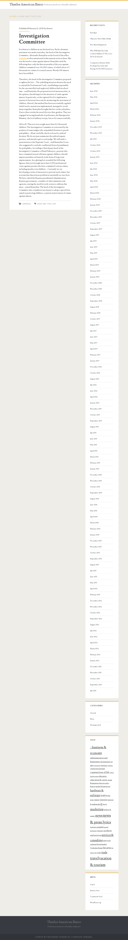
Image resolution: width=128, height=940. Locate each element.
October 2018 (95, 295)
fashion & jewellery (104, 783)
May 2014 (93, 511)
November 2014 (96, 481)
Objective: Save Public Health (100, 39)
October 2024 (95, 145)
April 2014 (94, 517)
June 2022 (94, 163)
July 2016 (93, 385)
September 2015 (96, 421)
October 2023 (95, 151)
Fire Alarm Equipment (98, 45)
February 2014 (95, 529)
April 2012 (94, 643)
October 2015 (95, 415)
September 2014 (96, 493)
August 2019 (94, 235)
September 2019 (96, 229)
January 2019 (94, 277)
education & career (98, 780)
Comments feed (96, 897)
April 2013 (93, 589)
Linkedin (23, 58)
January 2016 (94, 403)
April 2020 (94, 187)
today (99, 853)
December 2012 (96, 601)
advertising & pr (105, 762)
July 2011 (93, 691)
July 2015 (93, 433)
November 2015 (96, 409)
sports (105, 841)
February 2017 (95, 355)
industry (97, 800)
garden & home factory (103, 786)
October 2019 (95, 223)
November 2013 (96, 547)
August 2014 (94, 499)
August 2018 (94, 307)
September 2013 (96, 559)
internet (103, 799)
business (104, 765)
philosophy (100, 831)
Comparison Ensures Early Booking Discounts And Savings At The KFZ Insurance (101, 66)
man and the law (46, 204)
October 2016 (95, 373)
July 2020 (93, 169)
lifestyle (105, 804)
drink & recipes (94, 776)
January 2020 (95, 205)
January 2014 (94, 535)
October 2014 (95, 487)
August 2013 (94, 565)
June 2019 (93, 247)
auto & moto (97, 766)
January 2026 (95, 121)
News (92, 719)
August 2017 (94, 325)
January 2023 (94, 157)
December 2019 (96, 211)
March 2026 (94, 109)
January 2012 (94, 661)
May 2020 (94, 181)
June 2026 (94, 91)
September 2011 (96, 685)
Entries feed (94, 891)
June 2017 (93, 337)
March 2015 (94, 457)
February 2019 (95, 271)
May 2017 (93, 343)
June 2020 (94, 175)
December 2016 (96, 367)
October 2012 (95, 613)
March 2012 (94, 649)
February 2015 (95, 463)
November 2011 (96, 673)
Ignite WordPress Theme (51, 937)
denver (49, 28)
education (102, 776)
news (98, 815)
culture (112, 773)
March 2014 (94, 523)
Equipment (94, 783)
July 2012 (93, 631)
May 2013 (93, 583)
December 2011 (96, 667)
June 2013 (93, 577)
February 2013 (95, 595)
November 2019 (96, 217)
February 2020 (95, 199)
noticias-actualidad (97, 827)
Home (13, 16)
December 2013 (96, 541)
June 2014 (93, 505)
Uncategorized (95, 725)
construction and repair (97, 769)
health (103, 795)
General (26, 204)
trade (104, 852)
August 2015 (94, 427)
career (110, 765)
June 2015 (93, 439)
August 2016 (94, 379)
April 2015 (93, 451)
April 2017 (94, 349)
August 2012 (94, 625)
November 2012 (96, 607)
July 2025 (93, 139)
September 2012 (96, 619)
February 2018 (95, 313)
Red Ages (93, 33)
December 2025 (96, 127)
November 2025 (96, 133)
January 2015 (94, 469)
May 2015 (93, 445)
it (101, 804)
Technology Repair (96, 848)
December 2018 (96, 283)
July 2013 (93, 571)
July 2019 (93, 241)
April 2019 (94, 259)
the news (107, 847)
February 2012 (95, 655)
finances (93, 786)
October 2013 (95, 553)
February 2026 (95, 115)
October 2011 (95, 679)
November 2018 (96, 289)
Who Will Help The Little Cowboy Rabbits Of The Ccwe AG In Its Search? (101, 54)
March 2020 (94, 193)
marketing (96, 809)
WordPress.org (95, 903)
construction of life (100, 772)
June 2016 (93, 391)
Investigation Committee (34, 39)
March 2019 (94, 265)
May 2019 (93, 253)
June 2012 (93, 637)
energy (110, 780)
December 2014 (96, 475)
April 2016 (94, 397)
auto (92, 765)
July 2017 (93, 331)
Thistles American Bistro (26, 4)
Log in (92, 885)
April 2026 (94, 103)
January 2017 (94, 361)
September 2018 (96, 301)
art (112, 762)
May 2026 (94, 97)
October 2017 (95, 319)
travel (94, 858)
